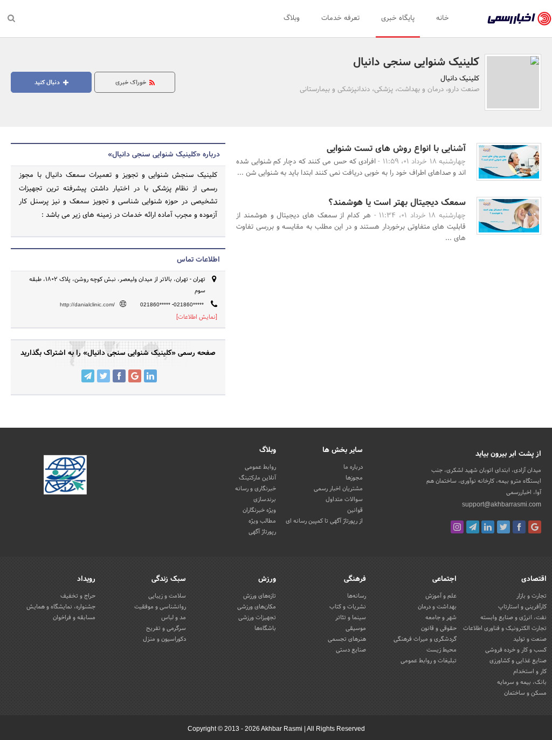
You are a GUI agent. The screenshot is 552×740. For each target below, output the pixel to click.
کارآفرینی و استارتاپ (522, 607)
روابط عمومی (260, 467)
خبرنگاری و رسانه (255, 489)
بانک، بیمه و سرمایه (522, 682)
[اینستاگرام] (457, 526)
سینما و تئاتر (350, 617)
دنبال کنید (47, 82)
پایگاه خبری (398, 18)
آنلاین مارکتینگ (257, 478)
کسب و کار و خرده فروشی (516, 650)
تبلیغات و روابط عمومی (429, 661)
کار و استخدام (530, 671)
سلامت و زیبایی (167, 596)
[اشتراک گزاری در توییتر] (103, 375)
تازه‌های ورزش (259, 596)
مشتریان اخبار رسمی (338, 489)
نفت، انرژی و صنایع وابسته (513, 617)
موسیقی (356, 628)
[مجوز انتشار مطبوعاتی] (65, 477)
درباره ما (353, 467)
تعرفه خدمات (340, 18)
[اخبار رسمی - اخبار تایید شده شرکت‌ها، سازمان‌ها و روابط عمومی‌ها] (519, 19)
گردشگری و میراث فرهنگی (425, 639)
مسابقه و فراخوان (74, 617)
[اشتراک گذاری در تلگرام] (87, 375)
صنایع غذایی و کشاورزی (518, 661)
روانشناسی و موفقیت (160, 607)
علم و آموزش (441, 596)
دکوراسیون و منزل (164, 639)
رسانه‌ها (356, 596)
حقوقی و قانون (439, 628)
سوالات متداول (344, 499)
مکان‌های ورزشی (256, 607)
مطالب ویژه (262, 521)
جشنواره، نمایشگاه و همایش (60, 607)
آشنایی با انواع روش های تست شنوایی (396, 148)
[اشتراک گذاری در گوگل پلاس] (134, 375)
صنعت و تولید (530, 639)
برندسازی (264, 499)
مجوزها (354, 478)
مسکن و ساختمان (525, 693)
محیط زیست (441, 650)
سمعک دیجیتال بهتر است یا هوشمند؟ (397, 202)
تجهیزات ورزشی (257, 617)
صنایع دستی (351, 650)
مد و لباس (173, 617)
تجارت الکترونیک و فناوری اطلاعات (505, 628)
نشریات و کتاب (347, 607)
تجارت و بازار (531, 596)
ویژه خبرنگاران (259, 510)
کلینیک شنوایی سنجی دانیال (416, 62)
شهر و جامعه (441, 617)
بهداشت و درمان (437, 607)
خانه (442, 18)
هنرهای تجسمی (347, 639)
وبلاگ (292, 18)
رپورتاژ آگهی (262, 532)
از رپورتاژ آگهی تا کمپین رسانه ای (324, 521)
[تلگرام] (472, 526)
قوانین (355, 510)
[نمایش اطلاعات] (196, 317)
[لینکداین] (487, 526)
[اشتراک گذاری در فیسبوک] (119, 375)
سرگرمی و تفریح (166, 628)
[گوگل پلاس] (534, 526)
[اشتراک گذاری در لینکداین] (150, 375)
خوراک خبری (131, 82)
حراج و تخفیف (77, 596)
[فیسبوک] (519, 526)
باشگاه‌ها (265, 628)
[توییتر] (503, 526)
